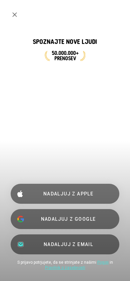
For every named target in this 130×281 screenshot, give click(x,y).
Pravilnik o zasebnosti (65, 267)
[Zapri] (15, 15)
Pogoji (103, 262)
